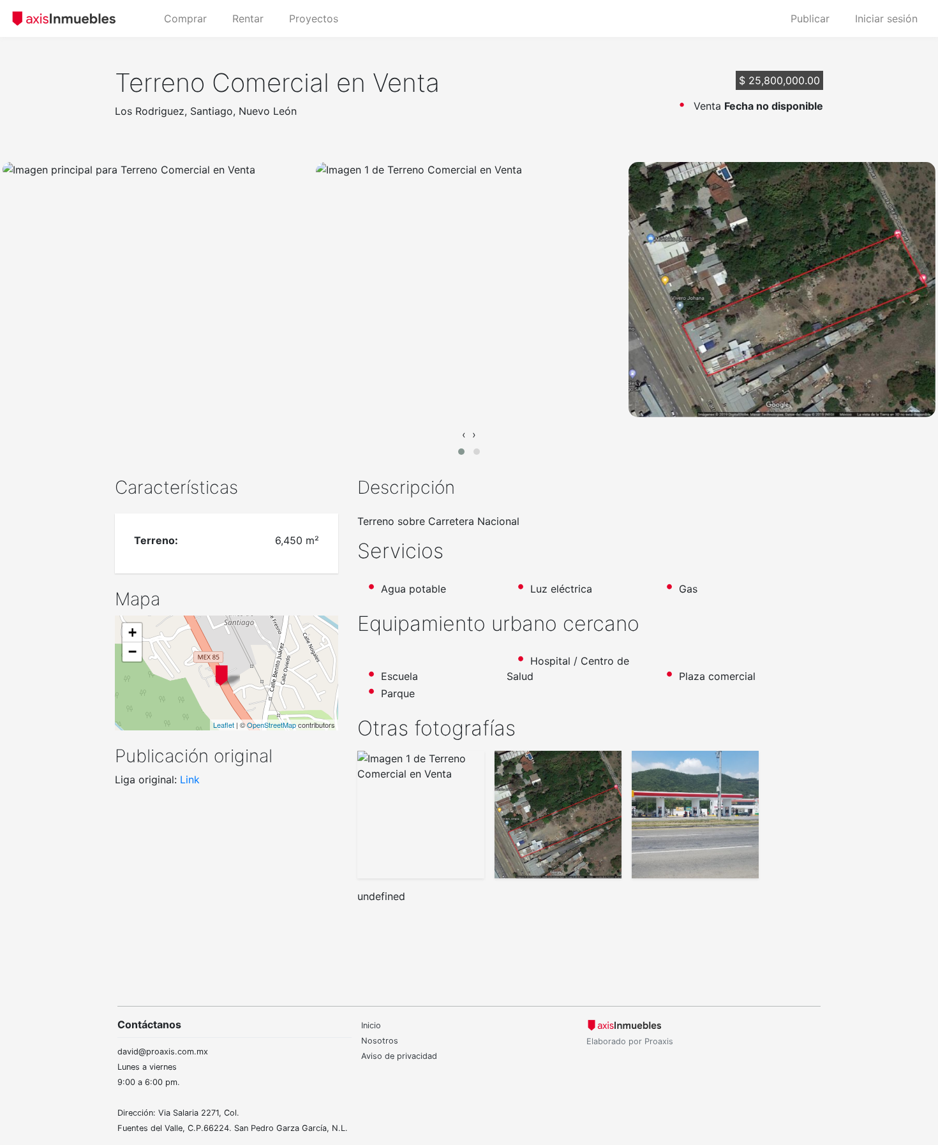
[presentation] (464, 434)
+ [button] (132, 632)
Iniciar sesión (886, 18)
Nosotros (379, 1040)
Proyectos (313, 18)
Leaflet (223, 725)
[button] (461, 451)
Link (190, 779)
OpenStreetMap (271, 725)
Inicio (371, 1025)
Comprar (185, 18)
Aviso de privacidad (399, 1056)
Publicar (810, 18)
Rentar (248, 18)
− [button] (132, 652)
